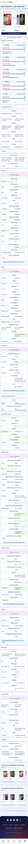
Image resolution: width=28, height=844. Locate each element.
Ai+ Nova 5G (17, 26)
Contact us (16, 824)
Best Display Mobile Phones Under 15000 (14, 261)
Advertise (23, 824)
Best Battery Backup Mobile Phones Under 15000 (12, 641)
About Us (5, 824)
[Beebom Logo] (8, 2)
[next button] (24, 776)
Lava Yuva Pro (4, 26)
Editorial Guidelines (18, 828)
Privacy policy (8, 828)
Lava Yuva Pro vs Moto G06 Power (9, 781)
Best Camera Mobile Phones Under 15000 (14, 542)
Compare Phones (9, 810)
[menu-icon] (2, 2)
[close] (13, 14)
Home (2, 810)
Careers (10, 824)
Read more (24, 8)
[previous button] (3, 776)
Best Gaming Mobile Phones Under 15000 (14, 390)
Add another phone (14, 33)
